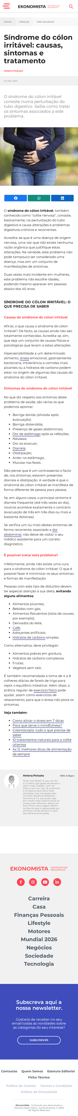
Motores (39, 931)
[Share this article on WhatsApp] (39, 198)
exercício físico (45, 690)
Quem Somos (32, 1071)
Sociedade (39, 956)
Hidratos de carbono (29, 637)
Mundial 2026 (39, 939)
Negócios (39, 947)
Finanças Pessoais (39, 915)
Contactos (9, 1071)
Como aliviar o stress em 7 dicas (38, 721)
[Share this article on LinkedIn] (62, 198)
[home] (39, 6)
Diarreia (19, 448)
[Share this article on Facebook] (15, 198)
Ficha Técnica (39, 1077)
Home (7, 21)
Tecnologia (39, 964)
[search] (71, 6)
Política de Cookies (21, 1086)
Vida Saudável (45, 21)
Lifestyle (24, 21)
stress (24, 358)
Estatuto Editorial (61, 1071)
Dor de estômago (27, 434)
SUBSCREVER (39, 1040)
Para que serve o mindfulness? (37, 725)
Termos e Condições (56, 1086)
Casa (39, 907)
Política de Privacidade (39, 1092)
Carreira (39, 898)
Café (16, 628)
